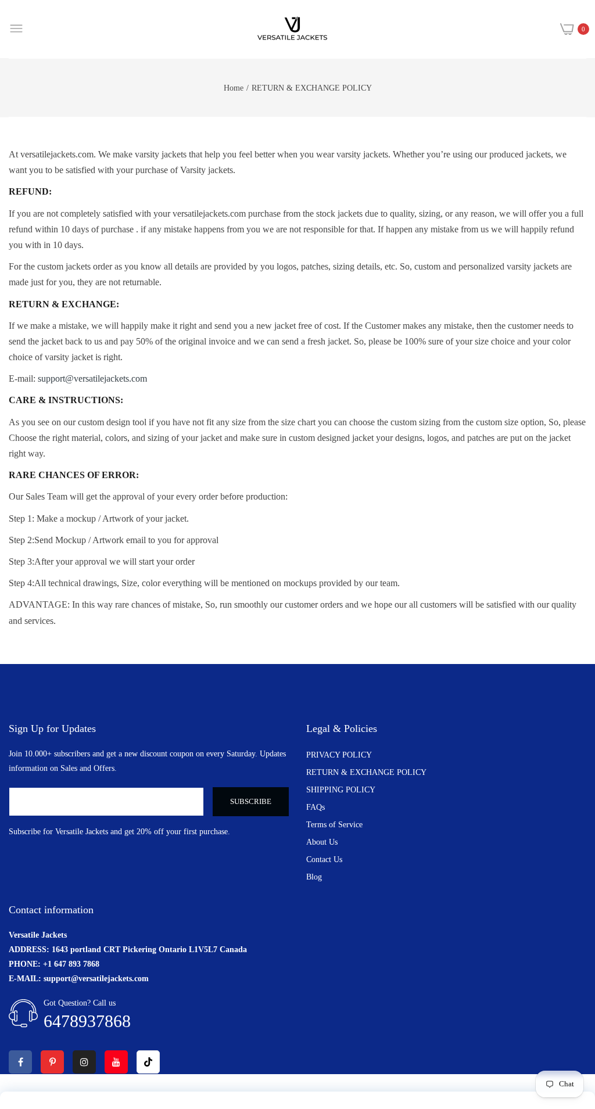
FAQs (315, 807)
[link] (571, 1013)
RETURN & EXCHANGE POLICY (366, 772)
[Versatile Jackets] (292, 29)
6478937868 (87, 1021)
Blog (314, 877)
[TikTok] (148, 1062)
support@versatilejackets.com (92, 378)
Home (233, 88)
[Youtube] (116, 1062)
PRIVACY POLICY (339, 755)
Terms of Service (334, 824)
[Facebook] (20, 1062)
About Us (322, 842)
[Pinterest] (52, 1062)
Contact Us (324, 859)
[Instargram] (84, 1062)
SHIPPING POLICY (340, 789)
